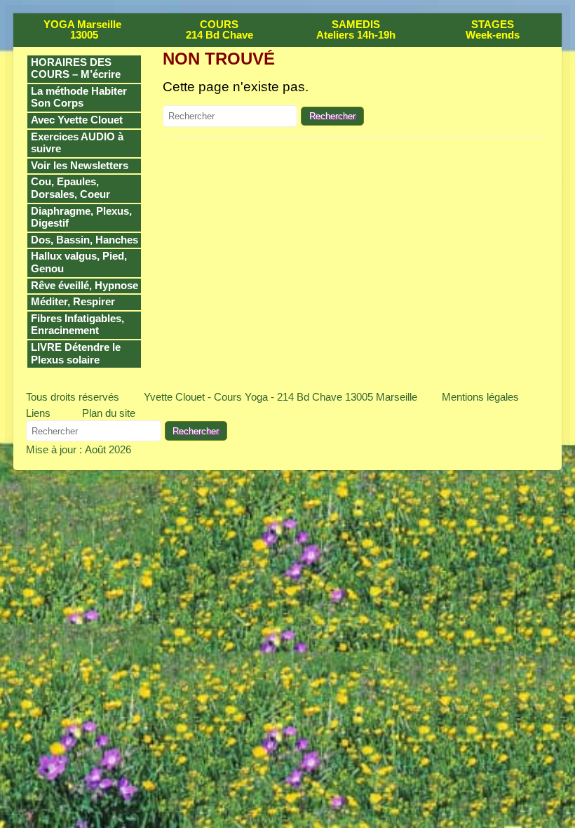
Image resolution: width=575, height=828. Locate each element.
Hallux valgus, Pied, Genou (79, 262)
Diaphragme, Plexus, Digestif (81, 217)
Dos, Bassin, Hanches (84, 240)
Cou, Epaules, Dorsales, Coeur (70, 188)
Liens (38, 413)
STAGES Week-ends (493, 30)
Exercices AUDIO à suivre (77, 143)
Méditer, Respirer (73, 301)
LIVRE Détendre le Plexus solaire (76, 354)
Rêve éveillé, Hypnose (84, 285)
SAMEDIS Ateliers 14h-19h (355, 30)
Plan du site (108, 413)
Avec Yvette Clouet (77, 120)
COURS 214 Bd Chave (219, 30)
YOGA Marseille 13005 (82, 30)
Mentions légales (480, 397)
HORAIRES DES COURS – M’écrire (76, 69)
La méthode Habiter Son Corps (79, 97)
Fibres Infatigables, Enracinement (77, 325)
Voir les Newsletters (79, 165)
